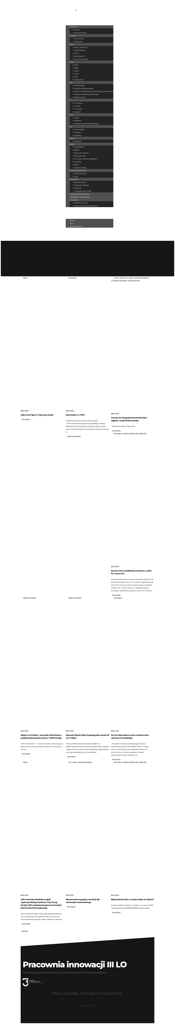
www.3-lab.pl (87, 998)
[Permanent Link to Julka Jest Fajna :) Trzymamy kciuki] (42, 344)
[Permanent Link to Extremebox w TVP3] (87, 344)
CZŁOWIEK (114, 281)
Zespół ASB (142, 433)
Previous (25, 931)
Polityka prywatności (87, 1006)
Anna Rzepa (26, 419)
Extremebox (73, 278)
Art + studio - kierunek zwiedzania (137, 278)
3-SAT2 (116, 278)
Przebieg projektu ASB (130, 433)
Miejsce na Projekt (29, 598)
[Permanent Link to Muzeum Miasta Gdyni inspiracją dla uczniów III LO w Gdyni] (87, 664)
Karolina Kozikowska (74, 436)
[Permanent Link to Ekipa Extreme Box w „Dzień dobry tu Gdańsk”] (132, 828)
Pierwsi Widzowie (134, 281)
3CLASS (122, 278)
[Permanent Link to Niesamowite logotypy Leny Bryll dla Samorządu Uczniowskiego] (87, 828)
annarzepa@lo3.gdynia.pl (14, 6)
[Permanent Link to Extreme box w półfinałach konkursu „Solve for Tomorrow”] (132, 500)
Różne (25, 278)
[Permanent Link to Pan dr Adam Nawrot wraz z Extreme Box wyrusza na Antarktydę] (132, 664)
